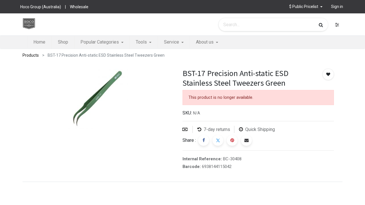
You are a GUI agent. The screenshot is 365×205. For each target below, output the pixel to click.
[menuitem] (39, 42)
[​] (337, 24)
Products (31, 55)
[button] (306, 6)
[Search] (321, 24)
